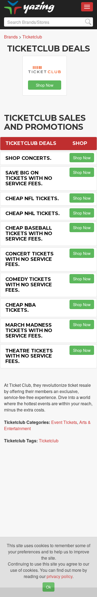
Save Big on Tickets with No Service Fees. (28, 178)
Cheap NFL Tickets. (32, 199)
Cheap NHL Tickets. (32, 213)
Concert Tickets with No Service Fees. (29, 259)
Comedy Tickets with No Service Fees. (28, 284)
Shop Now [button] (44, 85)
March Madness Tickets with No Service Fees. (28, 330)
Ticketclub (48, 440)
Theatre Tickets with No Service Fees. (29, 356)
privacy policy (59, 576)
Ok (48, 587)
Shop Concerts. (28, 158)
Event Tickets (64, 422)
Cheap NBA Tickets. (20, 307)
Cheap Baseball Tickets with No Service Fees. (28, 233)
